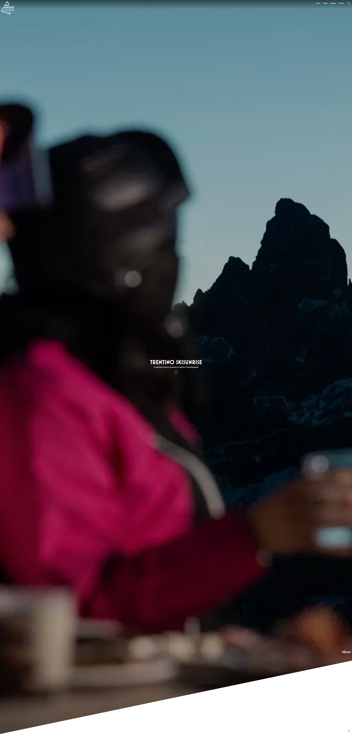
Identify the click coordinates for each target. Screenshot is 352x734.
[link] (318, 3)
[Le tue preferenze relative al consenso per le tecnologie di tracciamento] (349, 731)
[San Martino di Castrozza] (7, 7)
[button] (348, 3)
